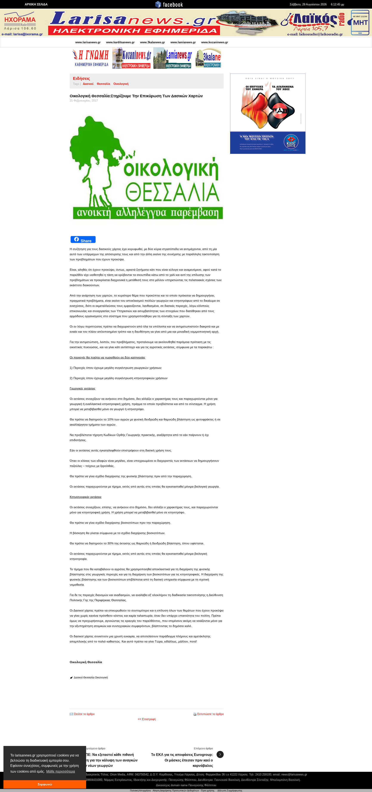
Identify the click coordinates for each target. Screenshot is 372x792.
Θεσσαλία (103, 83)
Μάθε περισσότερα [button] (60, 771)
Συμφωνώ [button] (45, 784)
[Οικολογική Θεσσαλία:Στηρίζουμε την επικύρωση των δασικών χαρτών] (147, 167)
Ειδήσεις (81, 78)
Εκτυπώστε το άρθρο (210, 714)
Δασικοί (88, 83)
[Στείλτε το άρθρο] (71, 714)
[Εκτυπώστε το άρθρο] (195, 714)
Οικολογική (121, 83)
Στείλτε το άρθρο (84, 714)
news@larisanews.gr (294, 774)
